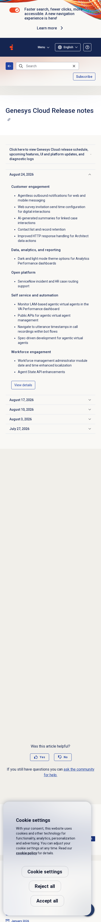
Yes (42, 757)
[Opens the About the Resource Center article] (87, 47)
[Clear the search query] (74, 66)
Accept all (47, 901)
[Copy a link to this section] (9, 119)
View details (23, 385)
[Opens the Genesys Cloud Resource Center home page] (11, 47)
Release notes (9, 66)
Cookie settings (44, 872)
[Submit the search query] (21, 66)
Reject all (45, 886)
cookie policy (26, 853)
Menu (41, 47)
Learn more (47, 28)
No (66, 757)
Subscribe (84, 77)
